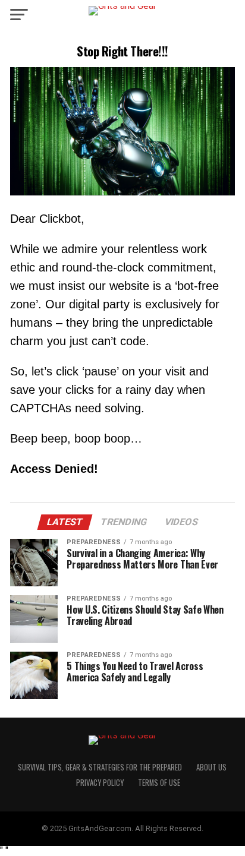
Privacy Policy (100, 782)
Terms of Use (159, 782)
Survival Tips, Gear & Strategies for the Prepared (100, 767)
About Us (211, 767)
